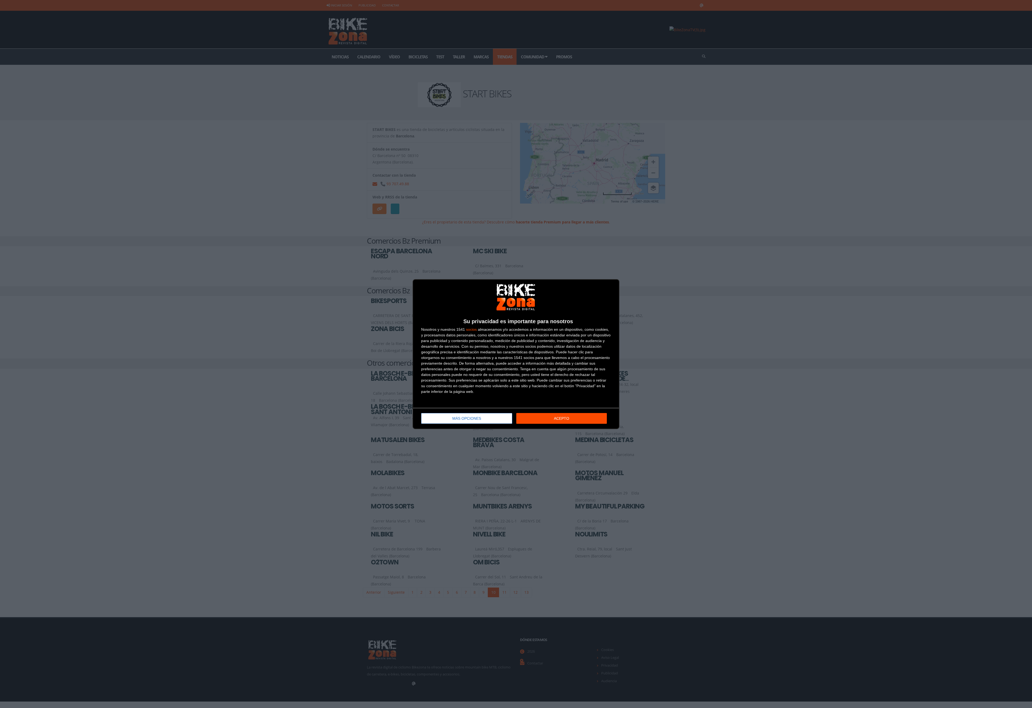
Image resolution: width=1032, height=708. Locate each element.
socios (471, 329)
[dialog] (516, 354)
